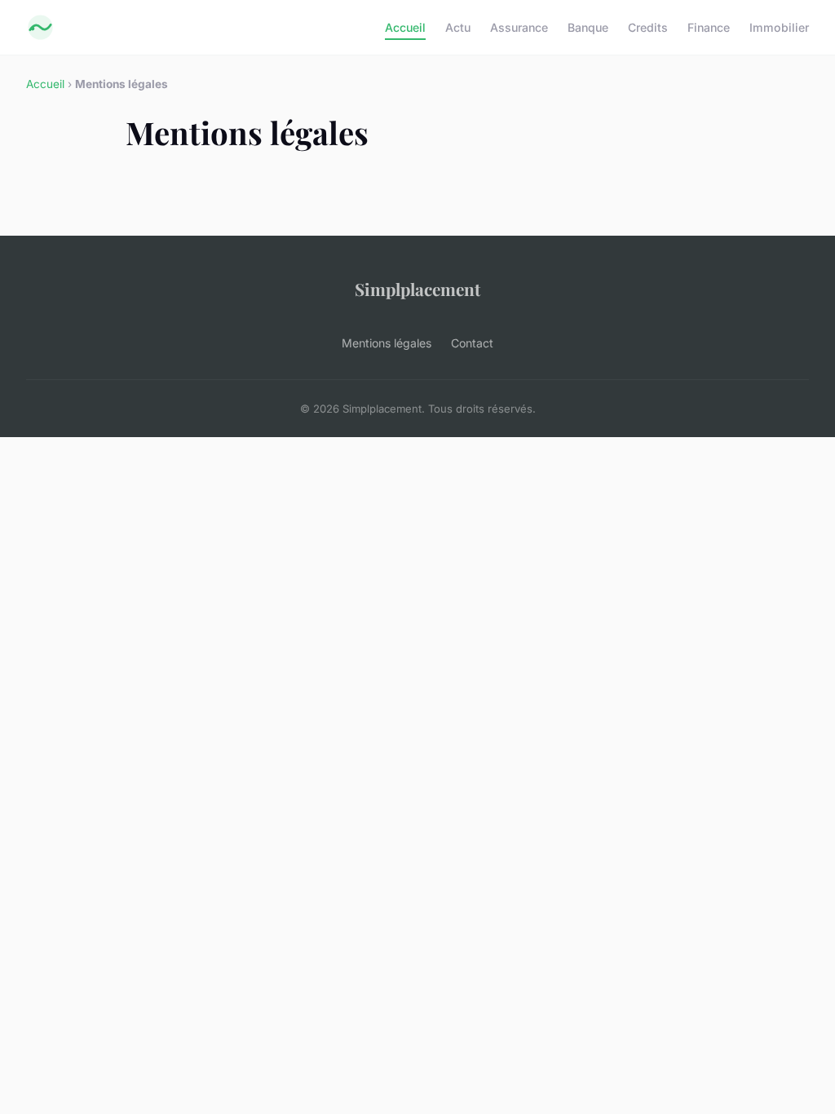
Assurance (519, 27)
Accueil (405, 27)
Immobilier (779, 27)
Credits (648, 27)
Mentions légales (386, 343)
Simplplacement (417, 288)
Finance (708, 27)
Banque (588, 27)
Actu (458, 27)
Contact (472, 343)
